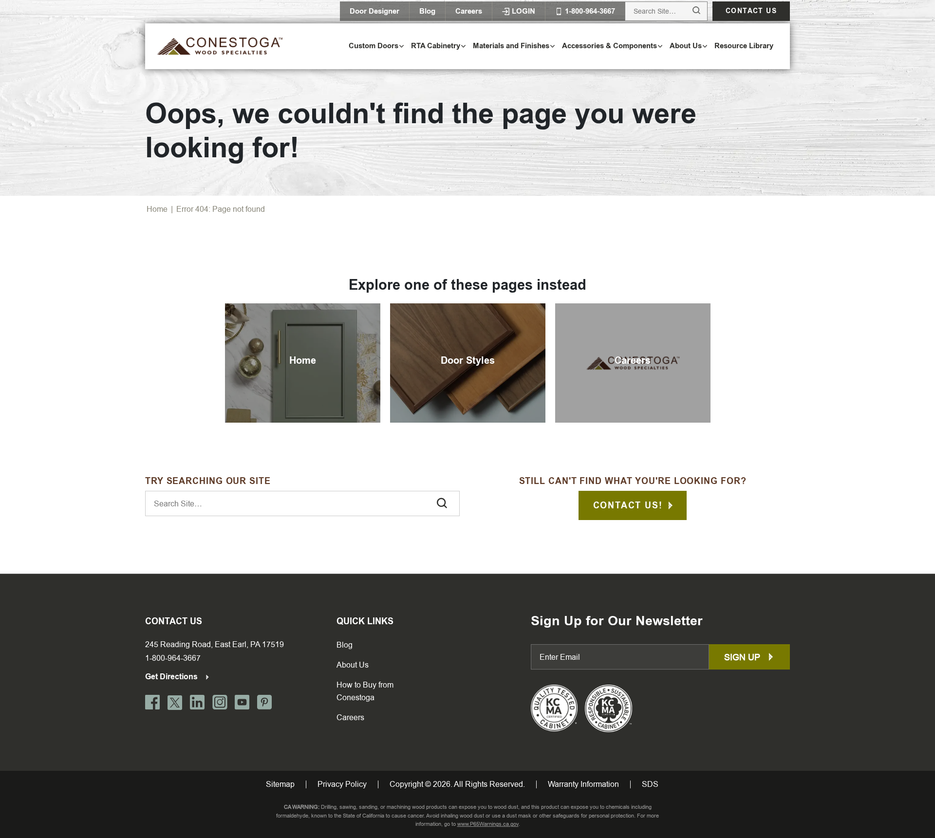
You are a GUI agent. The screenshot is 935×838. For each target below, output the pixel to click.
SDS (650, 784)
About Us (353, 664)
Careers (468, 11)
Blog (427, 11)
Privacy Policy (342, 784)
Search (687, 11)
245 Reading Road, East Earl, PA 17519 (214, 644)
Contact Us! (628, 505)
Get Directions (172, 676)
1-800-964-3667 (173, 658)
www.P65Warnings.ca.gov (488, 824)
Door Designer (374, 11)
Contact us (751, 11)
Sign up (743, 657)
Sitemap (280, 784)
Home (157, 209)
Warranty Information (583, 784)
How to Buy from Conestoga (365, 691)
